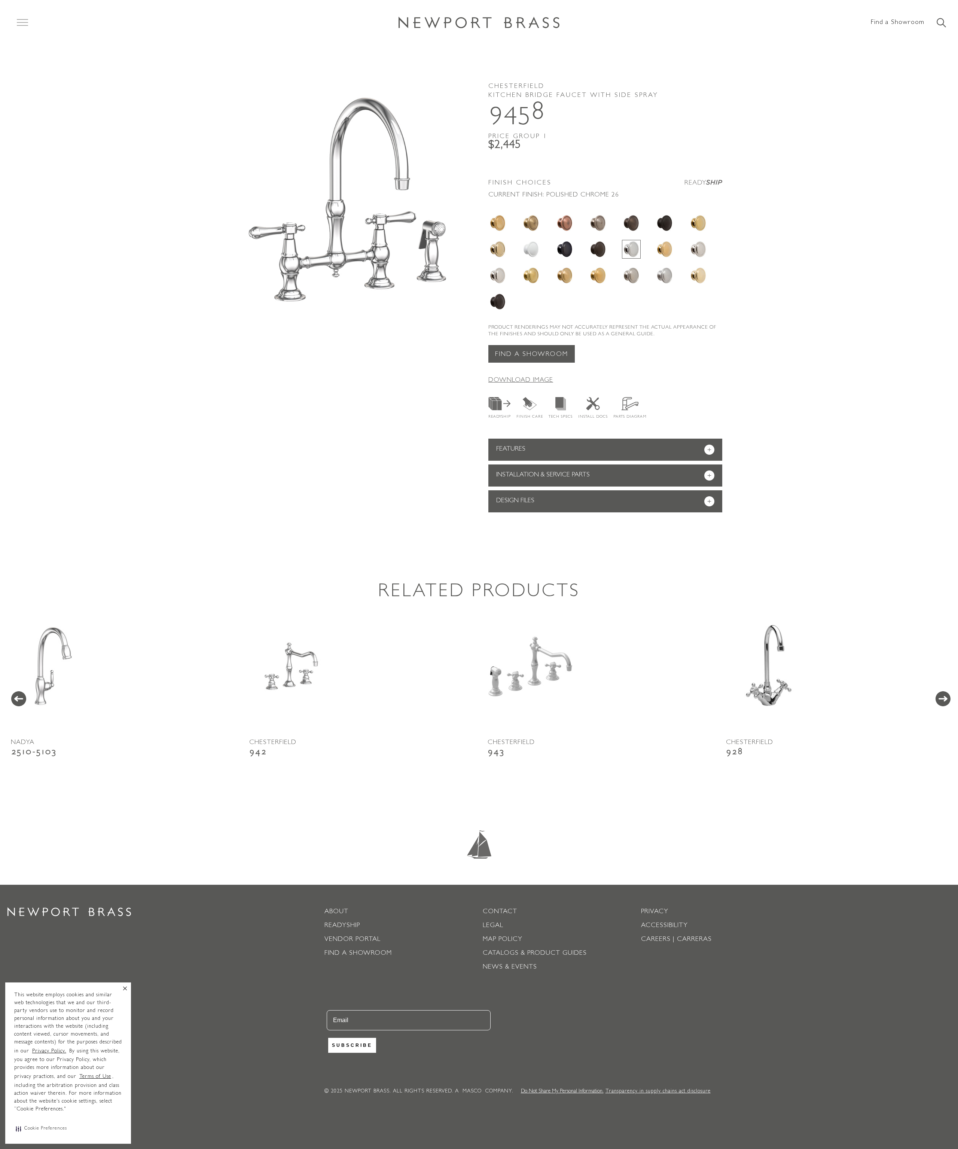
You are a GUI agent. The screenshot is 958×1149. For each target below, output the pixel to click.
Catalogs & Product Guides (535, 953)
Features (603, 450)
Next (943, 698)
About (336, 912)
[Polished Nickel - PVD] (497, 275)
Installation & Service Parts (603, 476)
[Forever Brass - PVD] (698, 223)
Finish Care (529, 417)
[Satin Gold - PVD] (598, 275)
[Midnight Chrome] (564, 249)
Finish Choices (520, 183)
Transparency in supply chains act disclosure (658, 1091)
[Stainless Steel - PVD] (664, 275)
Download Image (520, 380)
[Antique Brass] (531, 223)
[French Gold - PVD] (497, 249)
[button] (41, 1129)
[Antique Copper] (564, 223)
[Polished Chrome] (631, 249)
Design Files (603, 502)
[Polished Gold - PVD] (664, 249)
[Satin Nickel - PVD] (631, 275)
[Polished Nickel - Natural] (698, 249)
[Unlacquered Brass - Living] (698, 275)
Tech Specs (561, 417)
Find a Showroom (897, 22)
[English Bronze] (631, 223)
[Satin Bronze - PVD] (564, 275)
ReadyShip (499, 417)
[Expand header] (22, 22)
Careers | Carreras (676, 939)
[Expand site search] (941, 23)
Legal (493, 926)
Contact (500, 912)
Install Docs (593, 417)
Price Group (517, 137)
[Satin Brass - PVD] (531, 275)
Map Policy (502, 939)
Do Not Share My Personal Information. (562, 1091)
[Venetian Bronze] (497, 301)
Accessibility (664, 926)
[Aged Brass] (497, 223)
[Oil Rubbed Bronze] (598, 249)
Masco (472, 1091)
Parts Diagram (630, 417)
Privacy (654, 912)
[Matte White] (531, 249)
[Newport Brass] (479, 22)
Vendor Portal (352, 939)
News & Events (510, 967)
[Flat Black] (664, 223)
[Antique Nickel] (598, 223)
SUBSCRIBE (352, 1045)
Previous (18, 698)
